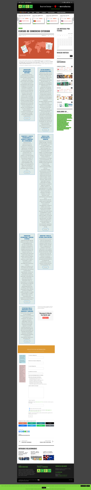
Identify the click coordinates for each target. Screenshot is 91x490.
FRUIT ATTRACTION (65, 124)
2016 (64, 114)
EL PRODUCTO (59, 73)
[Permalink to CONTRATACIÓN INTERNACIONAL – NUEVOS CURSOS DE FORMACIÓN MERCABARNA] (23, 458)
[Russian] (25, 12)
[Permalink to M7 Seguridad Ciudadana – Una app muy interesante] (61, 105)
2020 (68, 114)
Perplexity (40, 423)
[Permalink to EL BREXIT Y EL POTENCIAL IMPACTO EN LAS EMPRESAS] (48, 457)
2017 (66, 114)
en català (69, 120)
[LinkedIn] (66, 2)
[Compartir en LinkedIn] (51, 35)
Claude (23, 423)
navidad (64, 126)
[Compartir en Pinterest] (50, 35)
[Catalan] (20, 12)
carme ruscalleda (69, 118)
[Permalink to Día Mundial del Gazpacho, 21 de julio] (66, 98)
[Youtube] (70, 2)
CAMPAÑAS (69, 116)
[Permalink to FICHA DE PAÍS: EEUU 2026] (52, 21)
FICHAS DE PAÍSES (59, 124)
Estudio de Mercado (60, 121)
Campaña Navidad (63, 118)
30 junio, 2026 (23, 16)
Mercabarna (67, 125)
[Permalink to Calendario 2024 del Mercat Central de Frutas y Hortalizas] (70, 84)
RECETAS (58, 95)
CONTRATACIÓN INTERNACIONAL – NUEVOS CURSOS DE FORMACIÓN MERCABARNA (23, 453)
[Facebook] (62, 2)
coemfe (65, 119)
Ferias (68, 122)
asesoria (64, 115)
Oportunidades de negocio (61, 127)
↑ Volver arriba (71, 479)
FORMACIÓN (20, 28)
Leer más (47, 487)
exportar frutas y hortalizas (61, 122)
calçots (66, 116)
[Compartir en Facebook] (46, 35)
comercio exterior (21, 435)
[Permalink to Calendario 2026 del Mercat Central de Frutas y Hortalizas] (61, 84)
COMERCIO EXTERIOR (61, 66)
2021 (70, 114)
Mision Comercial (60, 126)
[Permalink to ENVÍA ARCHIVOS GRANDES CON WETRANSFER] (70, 105)
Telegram (31, 425)
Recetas (70, 127)
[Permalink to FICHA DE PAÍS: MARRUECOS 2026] (61, 69)
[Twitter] (68, 2)
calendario (62, 116)
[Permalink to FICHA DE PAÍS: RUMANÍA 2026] (25, 21)
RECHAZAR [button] (43, 487)
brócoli (70, 115)
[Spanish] (21, 12)
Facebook (22, 425)
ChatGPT (31, 423)
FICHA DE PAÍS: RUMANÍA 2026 (24, 15)
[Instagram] (64, 2)
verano (62, 129)
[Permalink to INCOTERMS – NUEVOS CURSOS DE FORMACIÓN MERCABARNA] (36, 458)
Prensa (67, 127)
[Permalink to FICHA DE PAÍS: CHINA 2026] (66, 21)
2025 (60, 115)
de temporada (66, 120)
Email (50, 425)
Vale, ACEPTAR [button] (83, 485)
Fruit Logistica (59, 125)
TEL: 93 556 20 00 (58, 472)
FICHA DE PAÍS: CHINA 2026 (65, 15)
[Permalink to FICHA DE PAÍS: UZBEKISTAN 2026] (38, 21)
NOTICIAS (59, 88)
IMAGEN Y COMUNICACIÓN (62, 80)
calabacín (58, 116)
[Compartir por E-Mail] (53, 35)
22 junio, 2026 (51, 16)
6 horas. (27, 118)
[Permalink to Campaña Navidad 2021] (61, 76)
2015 (62, 114)
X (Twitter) (49, 423)
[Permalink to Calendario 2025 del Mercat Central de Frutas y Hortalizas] (66, 84)
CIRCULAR (58, 119)
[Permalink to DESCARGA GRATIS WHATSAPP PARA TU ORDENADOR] (66, 105)
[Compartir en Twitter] (48, 35)
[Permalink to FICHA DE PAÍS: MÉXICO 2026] (66, 69)
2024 (58, 115)
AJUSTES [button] (88, 485)
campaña (58, 118)
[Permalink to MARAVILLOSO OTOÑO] (70, 76)
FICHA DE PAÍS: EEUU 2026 (50, 15)
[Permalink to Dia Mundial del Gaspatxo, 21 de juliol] (61, 98)
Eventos (65, 121)
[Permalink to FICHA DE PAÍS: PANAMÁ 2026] (70, 69)
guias (63, 125)
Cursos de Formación (27, 435)
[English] (22, 12)
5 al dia (58, 114)
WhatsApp (40, 425)
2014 (60, 114)
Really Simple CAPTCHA (39, 401)
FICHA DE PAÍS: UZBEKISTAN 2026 (38, 15)
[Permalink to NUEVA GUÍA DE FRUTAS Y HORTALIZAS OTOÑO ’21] (66, 76)
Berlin (68, 115)
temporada (58, 129)
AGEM (62, 115)
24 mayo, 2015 (24, 35)
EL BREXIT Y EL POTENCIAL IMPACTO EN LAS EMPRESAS (48, 452)
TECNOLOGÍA (59, 102)
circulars (62, 119)
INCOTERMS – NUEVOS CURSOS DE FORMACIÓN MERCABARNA (35, 452)
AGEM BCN (20, 16)
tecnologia (67, 128)
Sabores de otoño (60, 128)
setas (64, 128)
